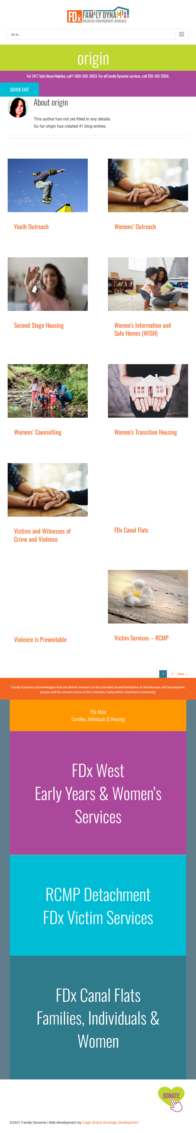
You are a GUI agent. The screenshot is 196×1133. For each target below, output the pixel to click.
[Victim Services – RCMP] (148, 597)
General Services (28, 290)
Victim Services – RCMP (141, 637)
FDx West (98, 770)
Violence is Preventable (40, 639)
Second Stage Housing (39, 325)
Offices (61, 290)
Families (36, 192)
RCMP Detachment (98, 894)
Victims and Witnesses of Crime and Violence (42, 534)
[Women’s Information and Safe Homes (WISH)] (148, 284)
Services (49, 192)
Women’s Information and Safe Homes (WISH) (142, 329)
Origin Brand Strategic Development (110, 1122)
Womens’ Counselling (38, 431)
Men (34, 604)
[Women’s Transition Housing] (148, 391)
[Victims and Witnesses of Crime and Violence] (48, 490)
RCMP (52, 501)
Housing (48, 290)
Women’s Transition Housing (145, 431)
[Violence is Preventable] (48, 597)
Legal (42, 501)
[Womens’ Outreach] (148, 185)
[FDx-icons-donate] (171, 1086)
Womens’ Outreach (135, 226)
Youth (61, 192)
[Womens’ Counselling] (48, 391)
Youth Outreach (31, 226)
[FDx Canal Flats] (148, 489)
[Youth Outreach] (48, 185)
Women (161, 192)
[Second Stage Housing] (48, 284)
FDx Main (98, 712)
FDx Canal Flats (131, 529)
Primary (134, 192)
